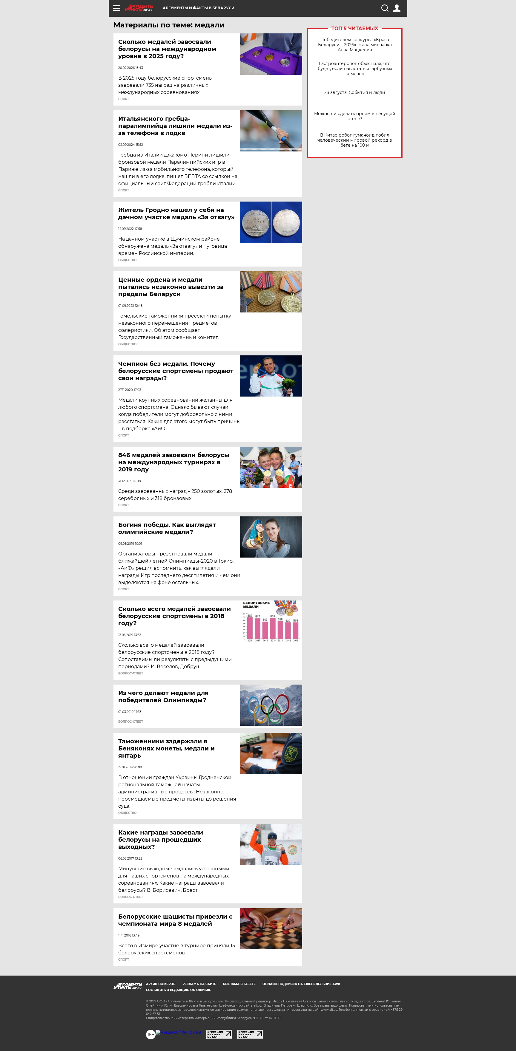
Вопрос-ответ (130, 673)
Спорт (123, 99)
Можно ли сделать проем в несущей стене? (354, 116)
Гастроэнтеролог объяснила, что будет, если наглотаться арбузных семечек (355, 68)
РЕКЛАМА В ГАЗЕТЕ (239, 984)
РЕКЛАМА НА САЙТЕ (199, 984)
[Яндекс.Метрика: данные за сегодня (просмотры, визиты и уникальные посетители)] (178, 1032)
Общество (127, 260)
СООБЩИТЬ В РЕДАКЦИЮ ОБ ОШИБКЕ (178, 990)
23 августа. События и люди (354, 92)
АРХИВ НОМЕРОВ (161, 984)
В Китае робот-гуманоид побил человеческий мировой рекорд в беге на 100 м (354, 140)
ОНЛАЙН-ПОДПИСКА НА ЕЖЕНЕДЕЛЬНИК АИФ (301, 984)
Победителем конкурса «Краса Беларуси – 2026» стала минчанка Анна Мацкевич (355, 44)
